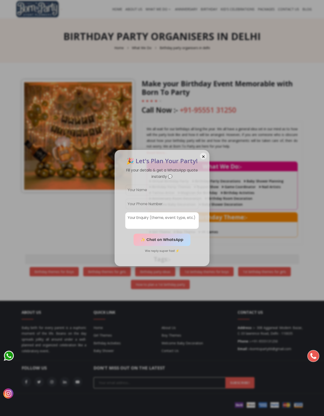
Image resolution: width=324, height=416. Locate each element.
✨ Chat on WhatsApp (162, 239)
